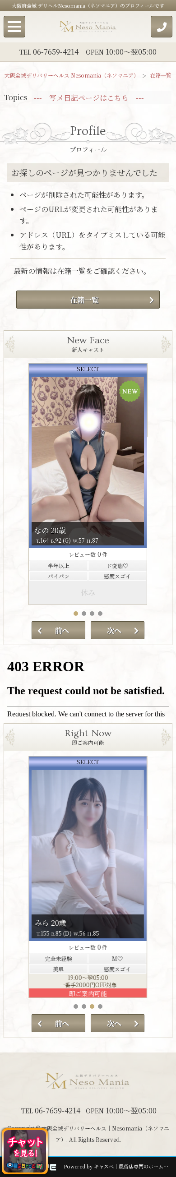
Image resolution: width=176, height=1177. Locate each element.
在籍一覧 (84, 300)
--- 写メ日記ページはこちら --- (89, 97)
